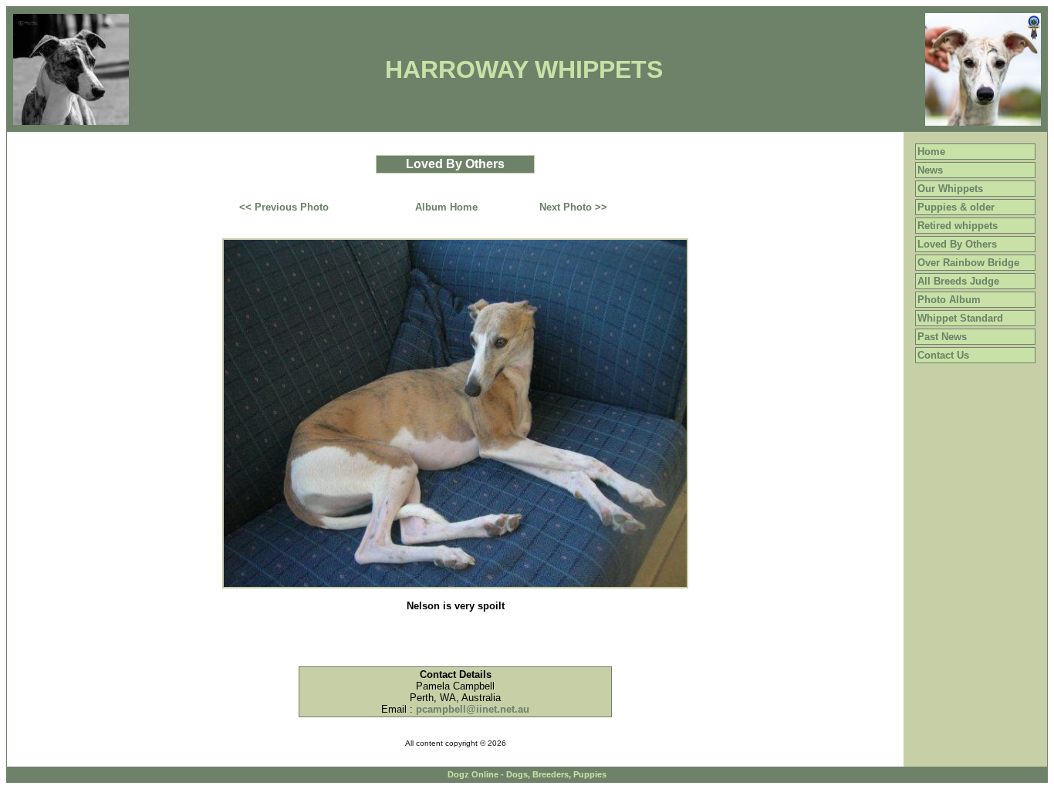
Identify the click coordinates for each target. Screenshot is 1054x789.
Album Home (446, 207)
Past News (942, 336)
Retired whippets (957, 225)
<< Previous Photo (284, 207)
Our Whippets (950, 188)
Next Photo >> (573, 207)
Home (931, 151)
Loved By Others (957, 244)
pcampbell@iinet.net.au (472, 709)
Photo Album (949, 299)
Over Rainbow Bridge (968, 262)
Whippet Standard (960, 318)
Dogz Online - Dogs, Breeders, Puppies (527, 774)
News (930, 170)
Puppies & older (956, 207)
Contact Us (943, 355)
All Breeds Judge (958, 281)
